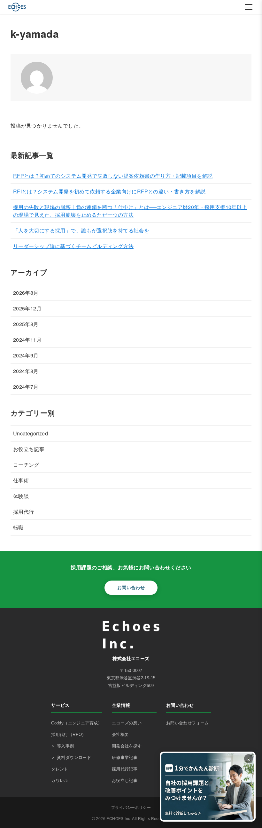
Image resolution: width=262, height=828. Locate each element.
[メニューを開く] (249, 7)
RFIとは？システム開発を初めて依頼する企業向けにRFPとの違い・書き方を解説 (109, 191)
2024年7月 (26, 386)
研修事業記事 (124, 757)
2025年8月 (26, 324)
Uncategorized (30, 433)
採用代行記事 (124, 769)
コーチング (26, 464)
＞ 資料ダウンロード (71, 757)
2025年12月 (27, 308)
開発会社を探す (127, 746)
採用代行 (23, 511)
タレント (59, 769)
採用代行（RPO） (68, 734)
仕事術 (21, 480)
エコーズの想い (127, 723)
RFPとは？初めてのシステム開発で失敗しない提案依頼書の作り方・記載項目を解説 (113, 175)
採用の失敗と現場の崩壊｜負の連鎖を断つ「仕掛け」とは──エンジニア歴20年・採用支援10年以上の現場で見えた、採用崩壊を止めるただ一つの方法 (130, 210)
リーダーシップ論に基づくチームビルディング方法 (73, 246)
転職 (18, 527)
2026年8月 (26, 292)
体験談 (21, 496)
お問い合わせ (131, 587)
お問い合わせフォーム (187, 723)
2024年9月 (26, 355)
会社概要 (120, 734)
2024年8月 (26, 371)
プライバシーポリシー (131, 807)
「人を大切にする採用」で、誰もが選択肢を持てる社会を (81, 230)
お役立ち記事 (28, 449)
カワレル (59, 780)
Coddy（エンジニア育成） (76, 723)
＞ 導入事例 (62, 746)
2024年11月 (27, 339)
